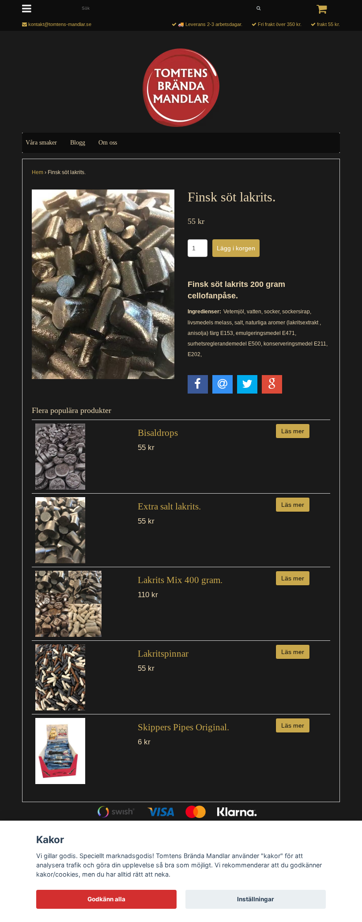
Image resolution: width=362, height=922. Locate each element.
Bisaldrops (158, 433)
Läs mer (292, 431)
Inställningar (255, 899)
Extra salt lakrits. (169, 506)
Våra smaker (41, 142)
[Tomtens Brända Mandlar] (181, 87)
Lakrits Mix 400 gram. (180, 580)
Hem (37, 172)
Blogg (77, 142)
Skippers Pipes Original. (183, 727)
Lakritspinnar (163, 653)
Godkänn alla (106, 899)
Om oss (107, 142)
